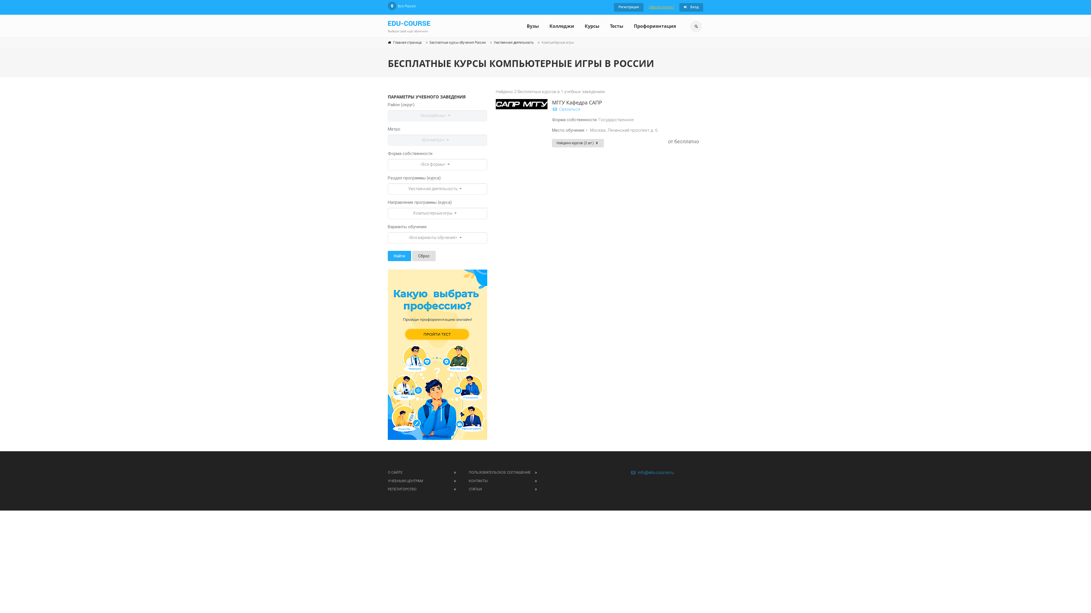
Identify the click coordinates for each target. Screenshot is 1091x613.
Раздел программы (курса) (414, 177)
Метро (394, 129)
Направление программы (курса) (420, 202)
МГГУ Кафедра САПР (577, 102)
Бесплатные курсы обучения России (458, 43)
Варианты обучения (407, 226)
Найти (399, 256)
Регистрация (629, 7)
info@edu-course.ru (656, 472)
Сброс (424, 256)
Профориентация (655, 26)
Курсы (592, 26)
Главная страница (407, 43)
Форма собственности (410, 153)
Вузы (533, 26)
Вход (694, 7)
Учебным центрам (405, 481)
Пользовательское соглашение (500, 472)
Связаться (569, 109)
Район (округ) (401, 104)
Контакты (478, 481)
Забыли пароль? (661, 7)
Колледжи (561, 26)
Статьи (475, 489)
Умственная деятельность (514, 43)
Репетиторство (402, 489)
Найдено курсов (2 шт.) (576, 143)
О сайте (395, 472)
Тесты (616, 26)
